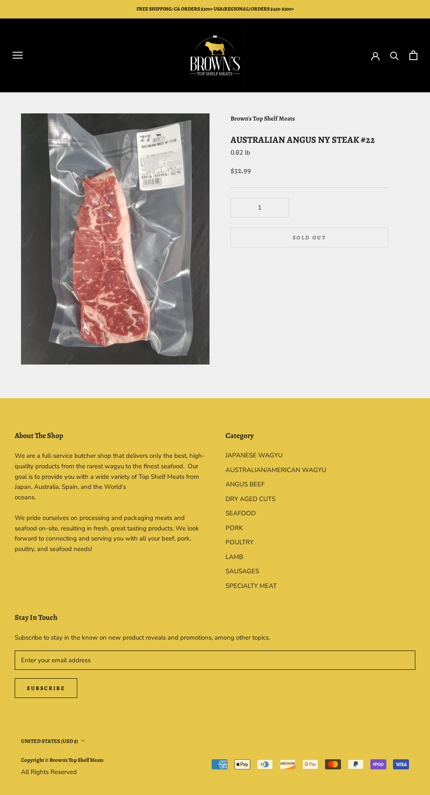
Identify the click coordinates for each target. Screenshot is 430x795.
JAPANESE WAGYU (254, 455)
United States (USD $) (49, 741)
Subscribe (46, 688)
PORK (234, 528)
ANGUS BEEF (245, 484)
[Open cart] (413, 55)
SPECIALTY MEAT (251, 586)
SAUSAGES (242, 571)
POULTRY (239, 542)
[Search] (394, 55)
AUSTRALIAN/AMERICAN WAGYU (275, 470)
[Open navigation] (18, 55)
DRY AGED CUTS (250, 499)
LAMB (234, 557)
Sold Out (309, 237)
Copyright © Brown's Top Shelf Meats (62, 760)
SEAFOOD (240, 513)
